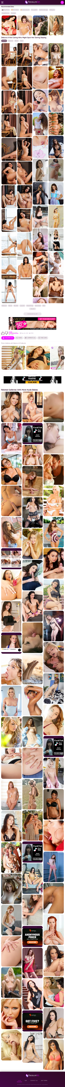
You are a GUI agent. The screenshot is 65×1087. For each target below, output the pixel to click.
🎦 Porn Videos (14, 9)
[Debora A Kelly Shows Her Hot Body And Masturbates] (38, 358)
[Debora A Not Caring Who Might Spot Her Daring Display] (9, 55)
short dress (38, 305)
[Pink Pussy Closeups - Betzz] (40, 239)
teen (44, 305)
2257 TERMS (44, 1080)
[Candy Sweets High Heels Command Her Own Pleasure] (40, 262)
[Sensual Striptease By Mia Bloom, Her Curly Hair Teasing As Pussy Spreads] (40, 147)
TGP (26, 1080)
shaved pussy (30, 305)
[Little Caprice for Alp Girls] (56, 193)
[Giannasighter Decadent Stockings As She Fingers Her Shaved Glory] (9, 25)
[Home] (32, 2)
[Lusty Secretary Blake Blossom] (56, 239)
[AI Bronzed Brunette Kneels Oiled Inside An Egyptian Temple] (56, 25)
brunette (16, 305)
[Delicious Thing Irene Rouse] (40, 193)
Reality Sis (52, 9)
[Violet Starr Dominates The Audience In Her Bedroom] (56, 77)
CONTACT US (33, 1080)
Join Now (4, 40)
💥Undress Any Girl (25, 9)
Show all (32, 308)
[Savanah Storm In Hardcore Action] (40, 216)
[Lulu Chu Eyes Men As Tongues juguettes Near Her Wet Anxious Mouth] (40, 100)
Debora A (10, 40)
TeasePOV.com (5, 13)
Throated (13, 13)
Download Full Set (32, 313)
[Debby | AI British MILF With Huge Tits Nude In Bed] (56, 54)
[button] (63, 358)
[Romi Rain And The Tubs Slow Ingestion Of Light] (56, 170)
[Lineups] (56, 123)
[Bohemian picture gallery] (13, 358)
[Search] (62, 2)
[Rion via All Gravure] (56, 100)
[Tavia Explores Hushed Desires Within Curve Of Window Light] (56, 262)
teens (21, 40)
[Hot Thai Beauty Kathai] (56, 286)
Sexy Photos (6, 9)
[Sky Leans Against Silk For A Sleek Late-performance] (40, 54)
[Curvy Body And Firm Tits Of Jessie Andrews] (40, 286)
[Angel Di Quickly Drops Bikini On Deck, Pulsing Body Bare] (56, 147)
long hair (22, 305)
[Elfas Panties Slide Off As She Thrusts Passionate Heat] (40, 170)
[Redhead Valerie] (56, 216)
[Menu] (2, 2)
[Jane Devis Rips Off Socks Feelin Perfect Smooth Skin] (24, 25)
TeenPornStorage (43, 9)
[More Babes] (40, 123)
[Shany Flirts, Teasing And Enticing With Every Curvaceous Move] (40, 77)
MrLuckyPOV (34, 9)
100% (10, 332)
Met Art (16, 40)
